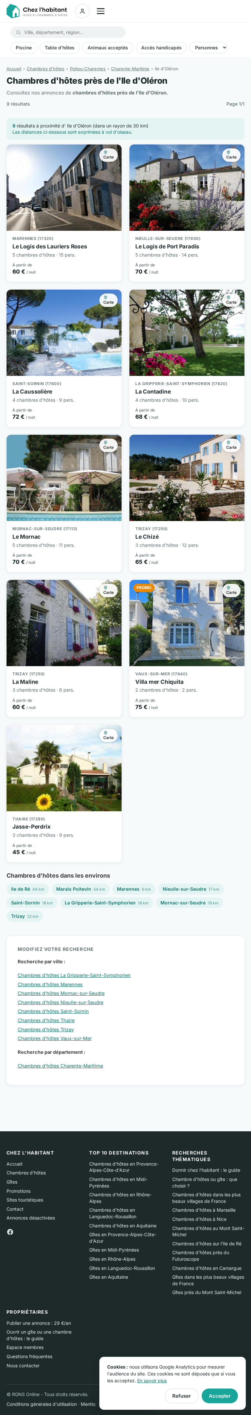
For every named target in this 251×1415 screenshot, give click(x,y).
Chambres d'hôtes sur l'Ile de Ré (207, 1243)
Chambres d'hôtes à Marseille (204, 1210)
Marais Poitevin (80, 889)
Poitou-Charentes (88, 68)
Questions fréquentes (29, 1356)
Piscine (24, 47)
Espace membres (25, 1347)
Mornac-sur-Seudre (189, 902)
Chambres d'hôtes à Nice (199, 1219)
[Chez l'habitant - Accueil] (37, 11)
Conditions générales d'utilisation (42, 1404)
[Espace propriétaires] (82, 11)
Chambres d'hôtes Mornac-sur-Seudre (61, 993)
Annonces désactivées (31, 1218)
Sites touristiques (25, 1200)
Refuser (181, 1396)
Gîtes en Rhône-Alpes (112, 1259)
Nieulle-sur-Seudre (191, 889)
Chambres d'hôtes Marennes (50, 984)
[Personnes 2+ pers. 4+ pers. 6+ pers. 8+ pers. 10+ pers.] (208, 47)
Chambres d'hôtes (45, 68)
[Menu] (100, 11)
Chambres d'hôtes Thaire (46, 1020)
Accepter (220, 1396)
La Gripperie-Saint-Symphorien (107, 902)
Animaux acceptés (108, 47)
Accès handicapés (161, 47)
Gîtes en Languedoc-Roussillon (122, 1268)
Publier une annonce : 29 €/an (39, 1323)
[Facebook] (10, 1231)
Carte (108, 157)
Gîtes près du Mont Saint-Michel (206, 1292)
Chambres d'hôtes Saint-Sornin (53, 1011)
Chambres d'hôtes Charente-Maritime (60, 1066)
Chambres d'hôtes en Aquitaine (123, 1225)
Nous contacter (23, 1365)
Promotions (18, 1191)
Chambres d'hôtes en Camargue (207, 1268)
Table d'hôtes (60, 47)
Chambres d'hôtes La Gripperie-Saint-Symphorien (74, 975)
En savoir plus (152, 1380)
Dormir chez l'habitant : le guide (206, 1170)
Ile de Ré (27, 889)
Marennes (134, 889)
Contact (15, 1209)
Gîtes (12, 1182)
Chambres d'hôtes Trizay (46, 1029)
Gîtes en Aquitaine (108, 1277)
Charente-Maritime (130, 68)
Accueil (14, 68)
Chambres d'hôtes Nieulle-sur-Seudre (60, 1002)
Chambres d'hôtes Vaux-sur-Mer (55, 1038)
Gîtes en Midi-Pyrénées (114, 1250)
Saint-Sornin (32, 902)
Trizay (25, 916)
